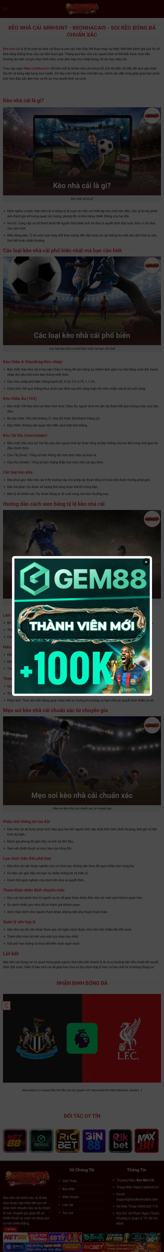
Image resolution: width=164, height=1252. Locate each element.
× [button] (146, 562)
